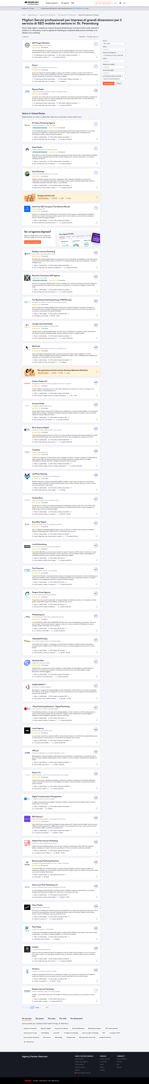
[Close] (105, 522)
